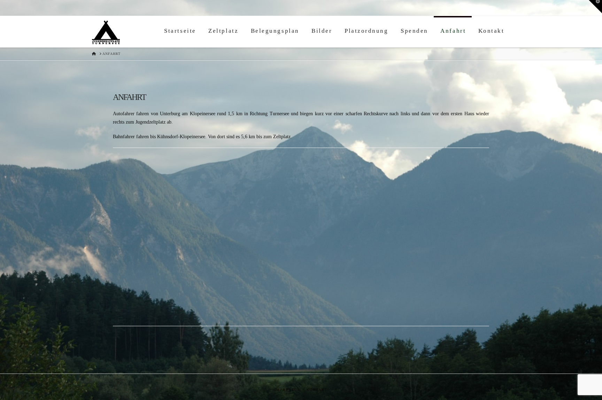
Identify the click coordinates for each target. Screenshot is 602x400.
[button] (595, 6)
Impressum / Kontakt (301, 390)
